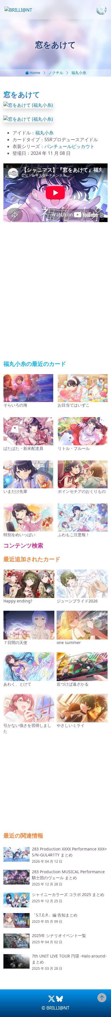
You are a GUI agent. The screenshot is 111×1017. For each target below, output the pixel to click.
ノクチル (55, 72)
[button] (28, 104)
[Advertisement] (55, 291)
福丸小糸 (78, 72)
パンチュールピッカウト (69, 146)
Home (34, 72)
